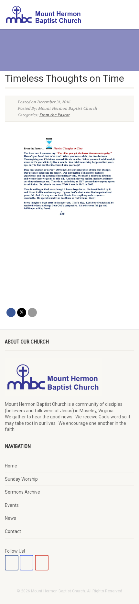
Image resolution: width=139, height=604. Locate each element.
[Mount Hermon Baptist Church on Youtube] (41, 562)
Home (11, 465)
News (10, 518)
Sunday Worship (21, 479)
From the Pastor (54, 115)
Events (12, 505)
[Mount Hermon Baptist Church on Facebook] (11, 562)
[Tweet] (21, 312)
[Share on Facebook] (11, 312)
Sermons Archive (22, 492)
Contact (13, 531)
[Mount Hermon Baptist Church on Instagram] (26, 562)
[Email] (32, 312)
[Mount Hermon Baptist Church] (46, 14)
